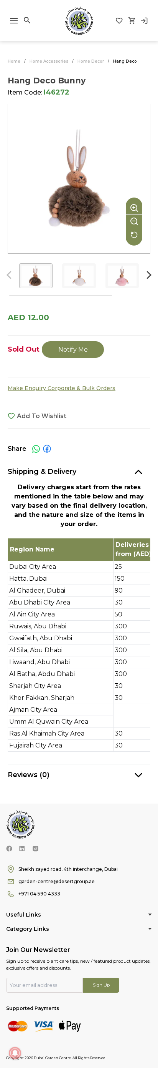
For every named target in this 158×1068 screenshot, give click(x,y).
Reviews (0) (28, 775)
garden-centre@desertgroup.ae (56, 881)
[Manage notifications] (15, 1053)
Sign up (101, 985)
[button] (147, 275)
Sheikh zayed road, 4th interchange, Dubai (68, 869)
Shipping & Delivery (42, 471)
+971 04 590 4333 (39, 894)
